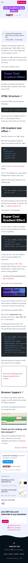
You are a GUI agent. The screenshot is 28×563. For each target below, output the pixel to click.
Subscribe (22, 2)
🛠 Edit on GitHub (21, 448)
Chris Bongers (19, 550)
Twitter (5, 443)
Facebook (22, 441)
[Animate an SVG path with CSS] (14, 493)
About (6, 554)
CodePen (6, 379)
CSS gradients (9, 278)
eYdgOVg (14, 374)
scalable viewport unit (13, 206)
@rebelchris (13, 376)
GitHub (10, 554)
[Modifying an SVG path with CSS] (14, 483)
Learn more (18, 470)
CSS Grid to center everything (14, 166)
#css (3, 503)
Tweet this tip (8, 461)
